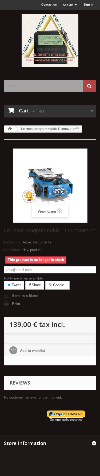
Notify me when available (23, 278)
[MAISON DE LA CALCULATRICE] (50, 40)
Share (36, 285)
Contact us (49, 4)
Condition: (12, 250)
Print (16, 304)
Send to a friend (25, 296)
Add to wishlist (32, 351)
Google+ (59, 285)
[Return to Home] (10, 129)
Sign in (88, 4)
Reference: (12, 242)
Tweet (16, 285)
